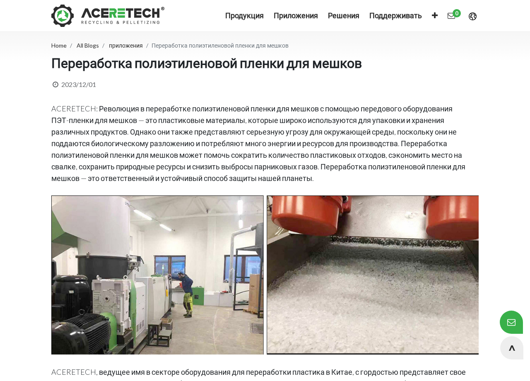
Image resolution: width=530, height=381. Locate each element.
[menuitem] (296, 15)
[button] (435, 15)
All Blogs (88, 45)
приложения (126, 45)
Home (59, 45)
